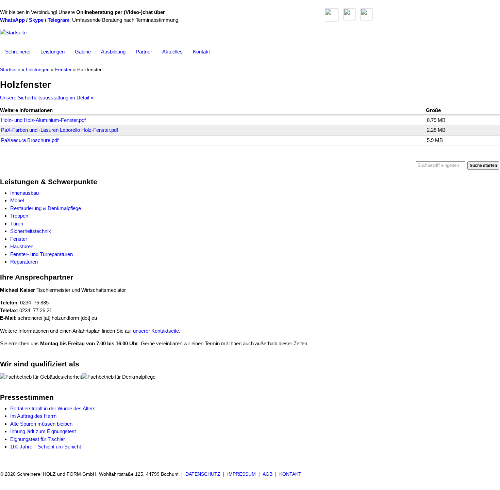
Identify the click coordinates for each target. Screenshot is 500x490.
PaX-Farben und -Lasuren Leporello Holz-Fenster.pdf (59, 130)
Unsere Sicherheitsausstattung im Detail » (46, 97)
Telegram (58, 20)
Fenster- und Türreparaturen (41, 254)
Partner (144, 51)
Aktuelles (172, 51)
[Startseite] (13, 32)
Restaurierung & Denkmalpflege (45, 208)
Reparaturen (24, 262)
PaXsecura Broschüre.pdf (30, 140)
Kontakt (201, 51)
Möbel (17, 200)
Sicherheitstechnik (30, 231)
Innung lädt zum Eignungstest (43, 431)
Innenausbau (24, 193)
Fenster (63, 69)
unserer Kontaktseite (156, 331)
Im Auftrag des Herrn (33, 416)
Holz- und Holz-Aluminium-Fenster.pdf (43, 120)
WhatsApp (12, 20)
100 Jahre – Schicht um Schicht (45, 446)
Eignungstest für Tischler (37, 439)
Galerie (83, 51)
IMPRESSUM (241, 474)
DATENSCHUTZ (202, 474)
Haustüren (21, 246)
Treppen (19, 216)
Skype (36, 20)
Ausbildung (113, 51)
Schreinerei (17, 51)
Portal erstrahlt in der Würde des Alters (53, 408)
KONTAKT (290, 474)
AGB (267, 474)
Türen (16, 223)
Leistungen (52, 51)
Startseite (10, 69)
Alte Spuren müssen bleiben (41, 424)
